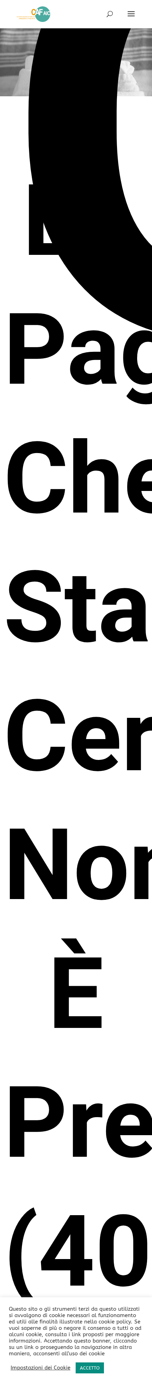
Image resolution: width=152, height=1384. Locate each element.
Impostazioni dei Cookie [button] (40, 1368)
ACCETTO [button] (90, 1368)
